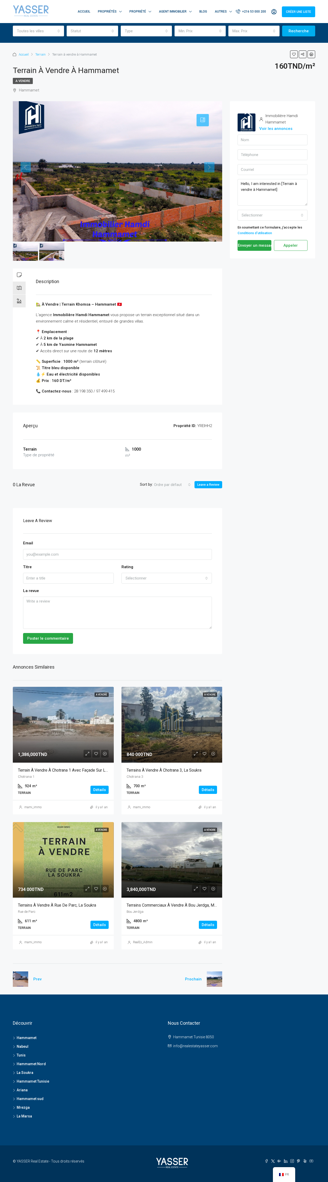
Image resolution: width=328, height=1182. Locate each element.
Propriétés (107, 11)
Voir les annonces (275, 128)
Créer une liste (298, 12)
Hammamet (26, 1038)
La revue (31, 590)
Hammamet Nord (31, 1064)
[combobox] (38, 31)
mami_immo (33, 807)
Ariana (22, 1090)
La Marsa (24, 1116)
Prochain (193, 979)
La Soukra (25, 1073)
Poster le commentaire (48, 638)
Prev (37, 979)
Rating (127, 567)
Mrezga (23, 1107)
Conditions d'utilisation (255, 233)
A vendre (22, 81)
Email (28, 543)
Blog (203, 11)
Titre (27, 567)
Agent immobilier (173, 11)
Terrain (40, 54)
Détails (99, 789)
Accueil (84, 11)
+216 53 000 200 (253, 11)
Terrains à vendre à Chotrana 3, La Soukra (164, 770)
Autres (221, 11)
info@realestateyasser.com (195, 1046)
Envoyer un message (254, 245)
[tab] (203, 120)
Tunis (21, 1055)
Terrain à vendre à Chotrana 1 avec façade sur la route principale (78, 770)
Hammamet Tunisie (33, 1081)
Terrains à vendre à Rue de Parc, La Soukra (57, 905)
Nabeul (22, 1046)
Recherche (299, 31)
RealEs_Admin (142, 942)
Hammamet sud (30, 1099)
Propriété (137, 11)
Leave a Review (208, 484)
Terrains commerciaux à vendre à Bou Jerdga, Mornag (175, 905)
